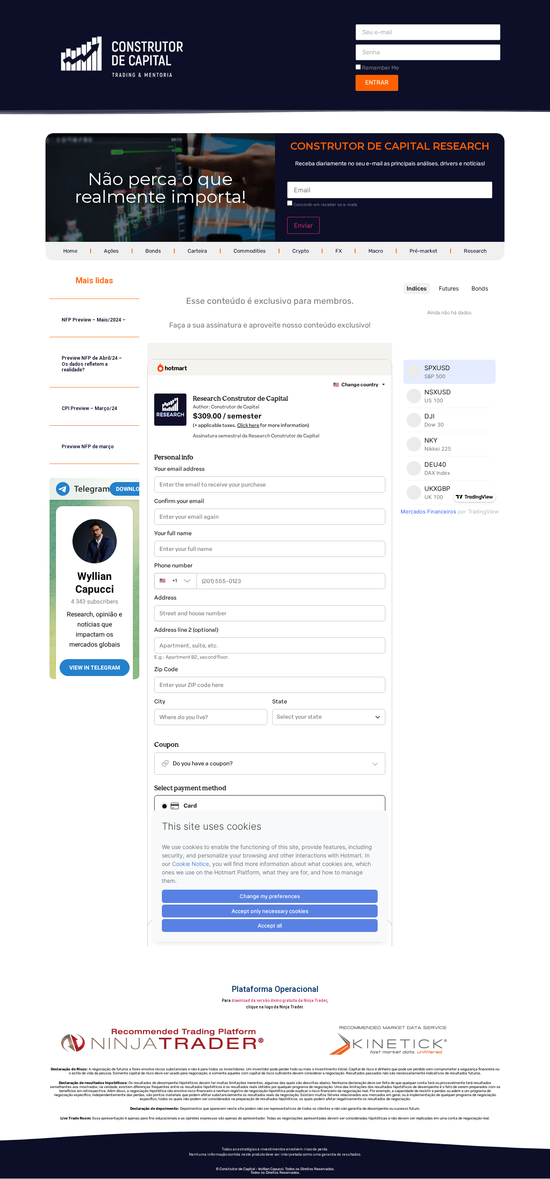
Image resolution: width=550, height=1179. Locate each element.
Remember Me (380, 67)
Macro (375, 251)
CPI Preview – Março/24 (89, 408)
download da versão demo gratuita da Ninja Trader (279, 1000)
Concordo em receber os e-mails (325, 204)
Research (475, 251)
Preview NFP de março (88, 446)
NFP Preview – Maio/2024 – (94, 320)
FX (338, 251)
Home (70, 251)
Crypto (300, 251)
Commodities (250, 251)
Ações (111, 251)
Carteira (197, 251)
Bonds (153, 251)
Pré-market (423, 251)
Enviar (303, 225)
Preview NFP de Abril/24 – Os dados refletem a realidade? (92, 364)
